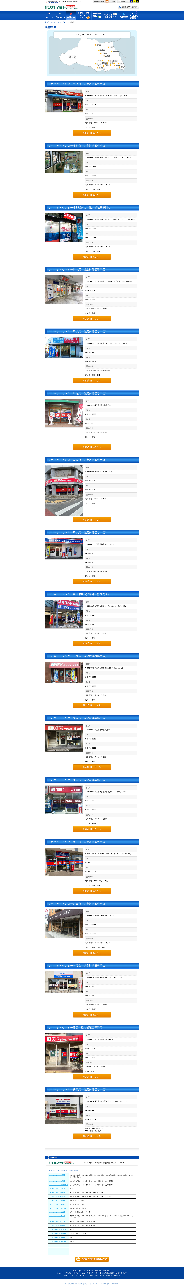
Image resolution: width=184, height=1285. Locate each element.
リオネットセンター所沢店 (57, 1192)
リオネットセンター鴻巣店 (58, 1233)
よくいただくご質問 (134, 15)
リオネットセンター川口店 (57, 1188)
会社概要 (117, 1275)
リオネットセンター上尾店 (57, 1212)
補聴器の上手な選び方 (111, 15)
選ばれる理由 (97, 15)
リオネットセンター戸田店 (58, 1229)
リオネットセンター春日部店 (57, 1208)
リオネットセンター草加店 (57, 1204)
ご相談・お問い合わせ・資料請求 (100, 1275)
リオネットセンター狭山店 (57, 1225)
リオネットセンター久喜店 (57, 1221)
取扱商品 (124, 15)
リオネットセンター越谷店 (57, 1200)
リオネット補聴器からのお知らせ (99, 1271)
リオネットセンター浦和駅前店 (58, 1185)
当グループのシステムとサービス (84, 15)
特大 (114, 1)
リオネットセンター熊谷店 (57, 1216)
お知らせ (82, 1271)
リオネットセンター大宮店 (57, 1175)
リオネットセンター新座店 (58, 1241)
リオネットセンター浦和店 (57, 1181)
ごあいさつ (60, 15)
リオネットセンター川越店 (57, 1196)
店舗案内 (71, 15)
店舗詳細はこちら (92, 133)
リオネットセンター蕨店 (57, 1237)
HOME (49, 15)
